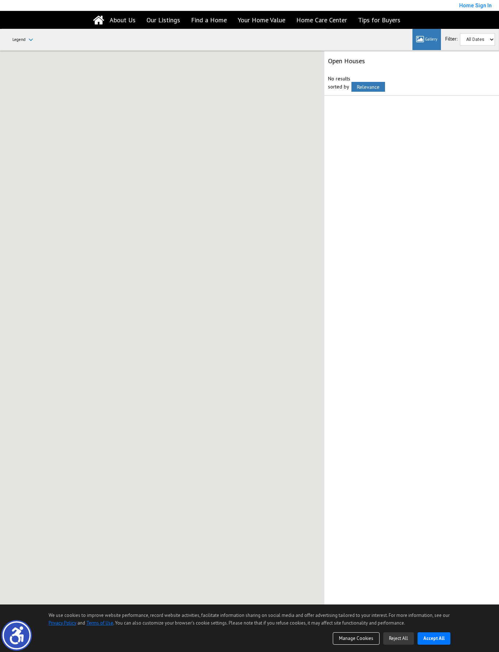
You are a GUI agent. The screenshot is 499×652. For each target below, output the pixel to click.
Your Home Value (261, 20)
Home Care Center (321, 20)
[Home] (98, 20)
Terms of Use (99, 623)
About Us (123, 20)
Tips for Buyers (379, 20)
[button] (17, 635)
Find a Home (209, 20)
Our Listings (163, 20)
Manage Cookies (356, 638)
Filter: (451, 38)
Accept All (434, 638)
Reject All (398, 638)
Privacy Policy (62, 623)
